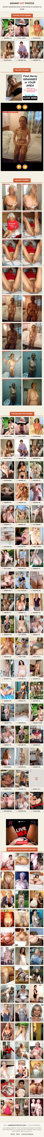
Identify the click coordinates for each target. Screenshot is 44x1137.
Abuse (13, 1134)
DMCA (18, 1134)
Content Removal (27, 1134)
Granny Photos (22, 3)
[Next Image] (25, 107)
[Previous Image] (19, 107)
